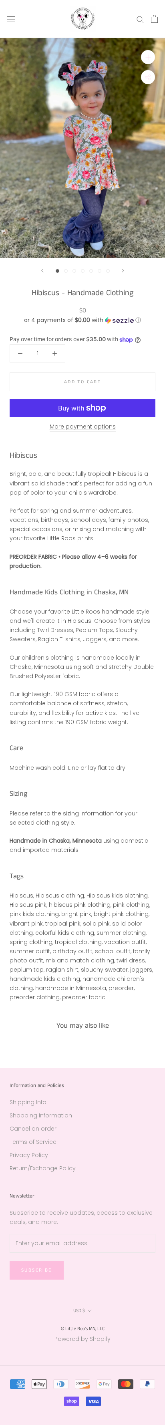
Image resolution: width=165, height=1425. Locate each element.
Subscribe (36, 1270)
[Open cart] (154, 19)
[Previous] (42, 270)
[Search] (140, 19)
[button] (82, 320)
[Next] (123, 270)
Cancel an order (33, 1129)
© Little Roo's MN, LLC (83, 1328)
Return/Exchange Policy (43, 1168)
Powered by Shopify (82, 1339)
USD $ (79, 1310)
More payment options (83, 427)
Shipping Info (28, 1102)
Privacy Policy (29, 1155)
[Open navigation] (11, 19)
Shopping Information (41, 1115)
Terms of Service (33, 1142)
